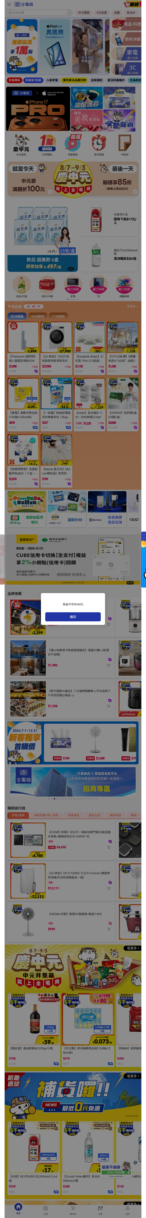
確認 (73, 617)
